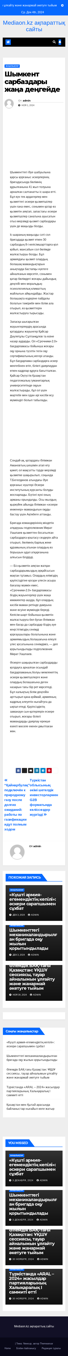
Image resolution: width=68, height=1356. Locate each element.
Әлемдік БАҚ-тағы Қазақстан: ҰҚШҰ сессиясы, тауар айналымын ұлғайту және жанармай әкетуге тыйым (32, 977)
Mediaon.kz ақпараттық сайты (34, 26)
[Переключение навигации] (32, 42)
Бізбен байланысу (26, 1348)
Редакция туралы (51, 1348)
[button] (54, 42)
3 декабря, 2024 (23, 1180)
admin (27, 100)
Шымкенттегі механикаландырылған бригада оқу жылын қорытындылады (33, 939)
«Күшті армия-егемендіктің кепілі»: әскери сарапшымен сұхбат (32, 901)
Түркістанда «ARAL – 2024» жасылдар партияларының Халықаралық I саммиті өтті (33, 1091)
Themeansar (46, 1343)
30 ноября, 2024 (24, 1259)
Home (8, 1348)
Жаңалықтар (12, 66)
